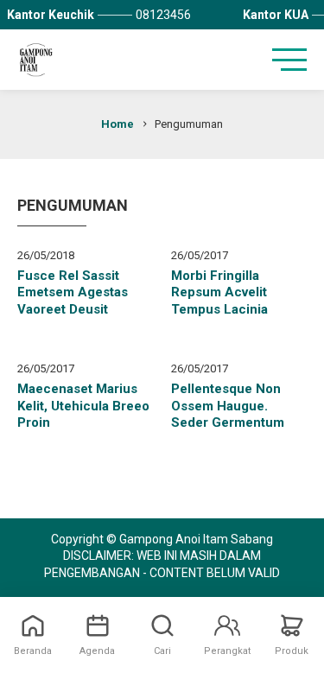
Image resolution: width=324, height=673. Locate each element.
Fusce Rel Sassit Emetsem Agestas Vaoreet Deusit (72, 292)
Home (117, 123)
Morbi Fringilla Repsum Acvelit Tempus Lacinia (219, 292)
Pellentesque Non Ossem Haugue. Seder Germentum (227, 405)
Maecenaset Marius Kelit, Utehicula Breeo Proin (83, 405)
